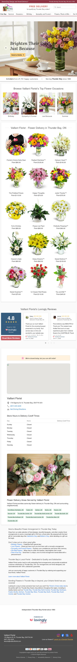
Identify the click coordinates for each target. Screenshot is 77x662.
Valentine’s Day (32, 536)
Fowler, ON (29, 510)
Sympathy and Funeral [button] (43, 14)
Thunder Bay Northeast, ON (15, 517)
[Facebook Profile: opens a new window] (62, 635)
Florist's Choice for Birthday (64, 318)
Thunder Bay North (44, 592)
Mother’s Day (44, 536)
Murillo (16, 592)
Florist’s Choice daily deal (57, 586)
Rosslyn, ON (57, 510)
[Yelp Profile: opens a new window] (71, 635)
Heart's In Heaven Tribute (36, 318)
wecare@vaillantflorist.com (12, 641)
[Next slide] (71, 48)
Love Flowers (15, 546)
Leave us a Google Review (63, 639)
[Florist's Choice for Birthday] (54, 317)
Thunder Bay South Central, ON (35, 517)
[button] (45, 343)
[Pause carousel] (36, 71)
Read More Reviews (11, 338)
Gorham (21, 592)
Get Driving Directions (18, 409)
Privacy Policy (31, 657)
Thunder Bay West (31, 592)
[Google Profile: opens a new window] (67, 635)
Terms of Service (20, 657)
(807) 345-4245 (15, 406)
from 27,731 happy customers (22, 79)
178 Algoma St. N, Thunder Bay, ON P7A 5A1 (18, 637)
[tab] (38, 71)
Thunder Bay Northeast (58, 590)
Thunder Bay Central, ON (25, 513)
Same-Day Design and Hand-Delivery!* (15, 1)
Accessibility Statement (44, 657)
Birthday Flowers (16, 544)
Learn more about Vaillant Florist (18, 576)
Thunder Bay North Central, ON (43, 513)
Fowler (10, 592)
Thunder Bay (27, 590)
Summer (11, 14)
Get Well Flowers (16, 550)
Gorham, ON (38, 510)
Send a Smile (16, 55)
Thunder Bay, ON (12, 520)
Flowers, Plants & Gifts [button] (61, 14)
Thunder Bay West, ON (52, 517)
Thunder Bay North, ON (61, 513)
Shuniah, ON (11, 513)
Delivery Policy (57, 657)
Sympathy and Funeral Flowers (21, 548)
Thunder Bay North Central (41, 590)
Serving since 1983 (58, 79)
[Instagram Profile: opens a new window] (58, 635)
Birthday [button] (29, 14)
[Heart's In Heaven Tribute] (27, 317)
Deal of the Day (16, 552)
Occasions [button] (19, 14)
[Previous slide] (6, 48)
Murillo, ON (48, 510)
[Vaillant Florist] (13, 7)
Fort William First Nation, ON (15, 510)
